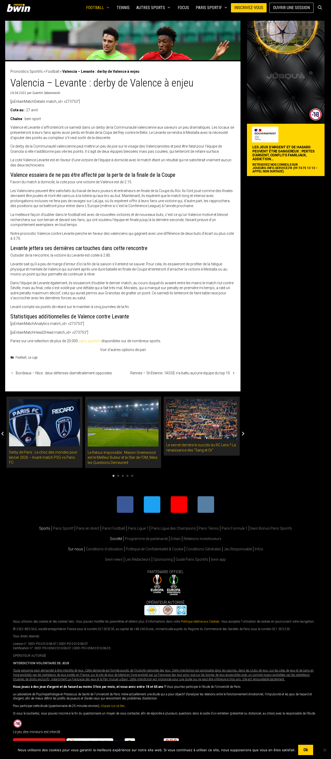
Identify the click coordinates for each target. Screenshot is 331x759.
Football (95, 7)
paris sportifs (90, 341)
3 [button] (123, 476)
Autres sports (150, 7)
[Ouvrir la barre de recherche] (320, 8)
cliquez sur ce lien (113, 706)
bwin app (218, 559)
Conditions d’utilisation (104, 549)
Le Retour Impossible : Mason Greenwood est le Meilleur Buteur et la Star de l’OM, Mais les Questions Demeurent (122, 457)
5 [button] (132, 476)
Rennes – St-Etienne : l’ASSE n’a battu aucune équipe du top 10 (180, 373)
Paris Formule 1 (234, 528)
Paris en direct (87, 528)
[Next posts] (243, 433)
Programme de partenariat (146, 539)
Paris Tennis (209, 528)
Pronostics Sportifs (26, 71)
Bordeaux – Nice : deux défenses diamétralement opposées (64, 373)
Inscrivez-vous (248, 7)
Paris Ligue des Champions (173, 528)
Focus (183, 7)
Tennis (123, 7)
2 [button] (118, 476)
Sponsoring (163, 559)
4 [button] (127, 476)
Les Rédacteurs (138, 559)
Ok (305, 749)
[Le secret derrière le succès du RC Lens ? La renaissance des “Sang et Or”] (201, 436)
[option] (44, 432)
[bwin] (19, 8)
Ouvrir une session (291, 7)
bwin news (114, 559)
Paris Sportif (209, 7)
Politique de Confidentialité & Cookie (154, 549)
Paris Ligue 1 (138, 528)
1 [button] (113, 476)
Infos (259, 549)
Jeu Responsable (238, 549)
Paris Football (113, 528)
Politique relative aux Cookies (200, 621)
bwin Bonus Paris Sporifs (271, 528)
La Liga (32, 357)
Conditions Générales (203, 549)
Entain (176, 539)
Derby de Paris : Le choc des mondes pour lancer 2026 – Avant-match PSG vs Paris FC (43, 457)
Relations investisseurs (202, 539)
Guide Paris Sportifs (192, 559)
